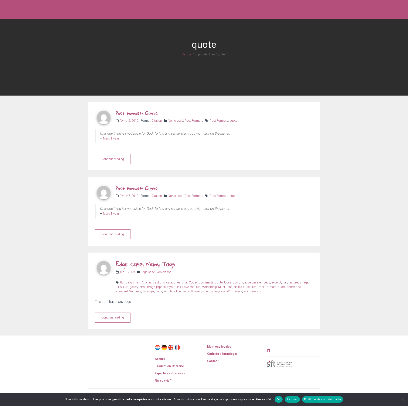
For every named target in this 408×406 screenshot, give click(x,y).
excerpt (276, 282)
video (206, 291)
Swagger (148, 291)
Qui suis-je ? (163, 380)
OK (279, 399)
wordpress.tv (252, 291)
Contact (213, 361)
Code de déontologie (222, 353)
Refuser (292, 399)
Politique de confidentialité (322, 399)
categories (173, 282)
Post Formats (193, 120)
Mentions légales (219, 346)
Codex (193, 282)
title (178, 291)
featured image (298, 282)
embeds (264, 282)
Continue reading (112, 159)
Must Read (225, 287)
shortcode (294, 287)
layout (171, 287)
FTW (119, 287)
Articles (147, 282)
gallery (134, 287)
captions (159, 282)
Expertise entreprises (170, 373)
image (151, 287)
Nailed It (239, 287)
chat (185, 282)
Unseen (196, 291)
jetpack (161, 287)
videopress (218, 291)
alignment (133, 282)
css (228, 282)
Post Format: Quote (137, 113)
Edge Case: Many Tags (145, 264)
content (220, 282)
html (142, 287)
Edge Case (148, 272)
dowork (238, 282)
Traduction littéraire (169, 366)
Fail (284, 282)
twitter (186, 291)
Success (135, 291)
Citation (157, 120)
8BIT (123, 282)
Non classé (175, 120)
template (169, 291)
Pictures (250, 287)
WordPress (234, 291)
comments (206, 282)
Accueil (187, 54)
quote (233, 120)
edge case (251, 282)
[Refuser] (403, 399)
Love (185, 287)
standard (122, 291)
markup (195, 287)
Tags (158, 291)
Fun (125, 287)
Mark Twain (111, 138)
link (179, 287)
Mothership (209, 287)
